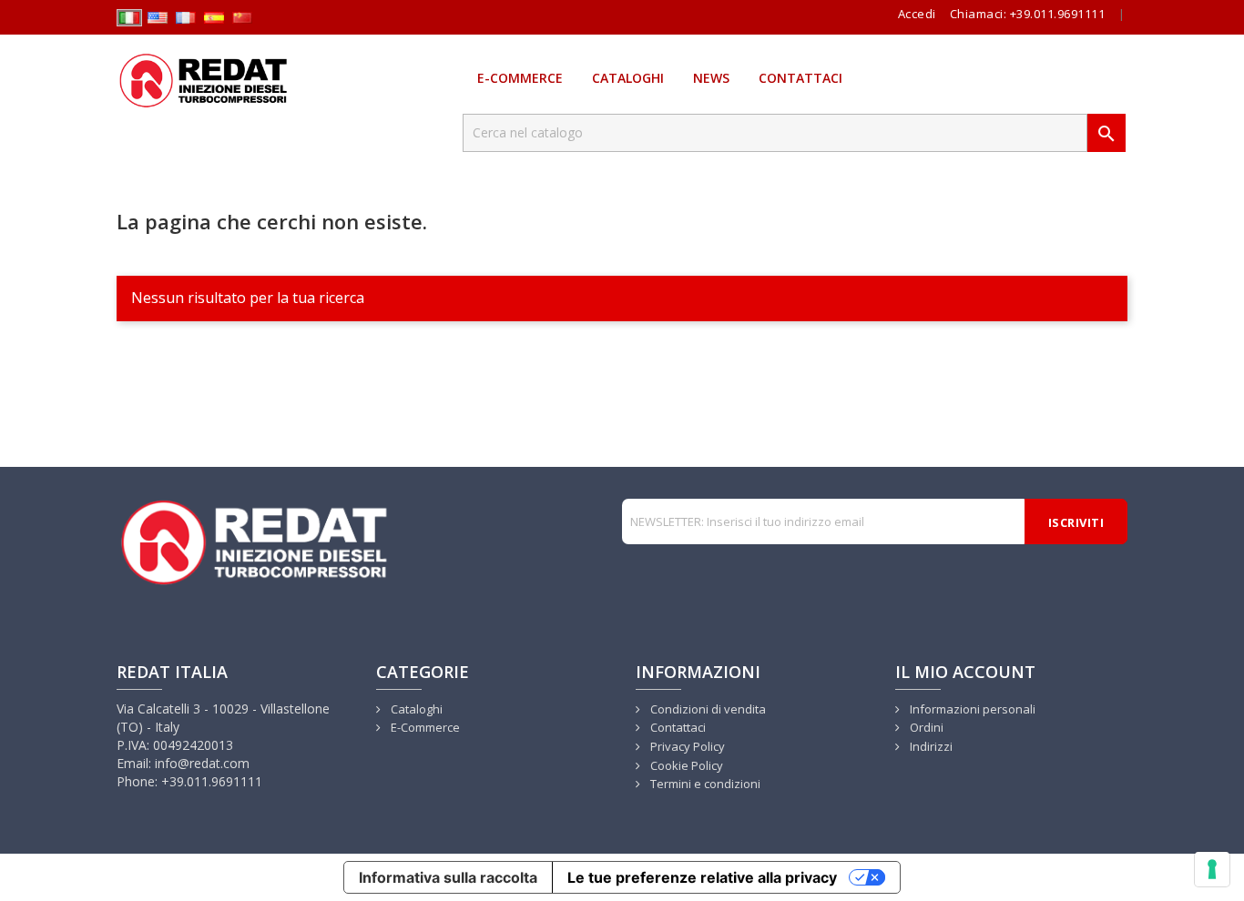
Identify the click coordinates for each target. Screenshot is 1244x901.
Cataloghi (628, 77)
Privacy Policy (686, 746)
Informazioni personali (971, 709)
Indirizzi (930, 746)
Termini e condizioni (703, 783)
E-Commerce (520, 77)
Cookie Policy (685, 765)
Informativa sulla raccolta (448, 877)
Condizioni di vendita (706, 709)
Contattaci (800, 77)
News (711, 77)
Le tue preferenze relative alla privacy (702, 877)
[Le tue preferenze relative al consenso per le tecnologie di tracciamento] (1212, 869)
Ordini (925, 727)
